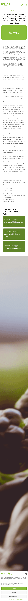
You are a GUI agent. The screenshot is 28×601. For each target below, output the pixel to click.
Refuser (14, 592)
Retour (15, 10)
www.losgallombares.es (8, 201)
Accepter (14, 588)
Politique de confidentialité (17, 599)
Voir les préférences (14, 596)
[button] (26, 574)
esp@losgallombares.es (8, 199)
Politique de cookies (8, 599)
